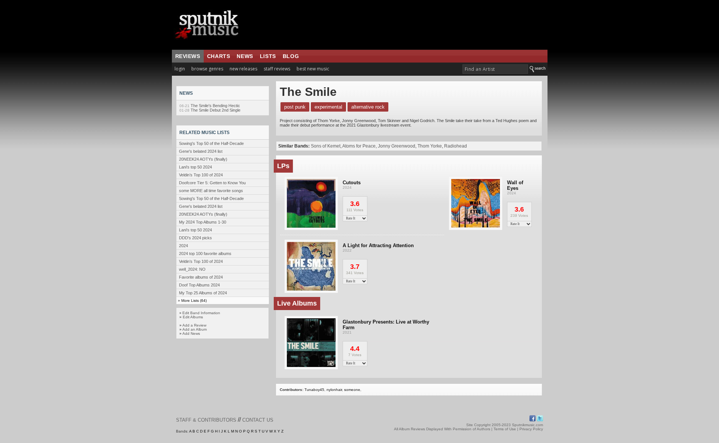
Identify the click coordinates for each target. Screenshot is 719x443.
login (180, 69)
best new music (313, 69)
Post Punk (295, 107)
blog (291, 56)
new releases (243, 69)
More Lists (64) (194, 300)
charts (218, 56)
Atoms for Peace (359, 146)
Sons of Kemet (325, 146)
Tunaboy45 (314, 390)
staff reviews (277, 69)
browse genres (207, 69)
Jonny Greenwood (396, 146)
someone (352, 390)
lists (268, 56)
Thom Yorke (430, 146)
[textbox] (495, 69)
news (245, 56)
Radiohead (455, 146)
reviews (187, 56)
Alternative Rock (368, 107)
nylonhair (334, 390)
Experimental (328, 107)
